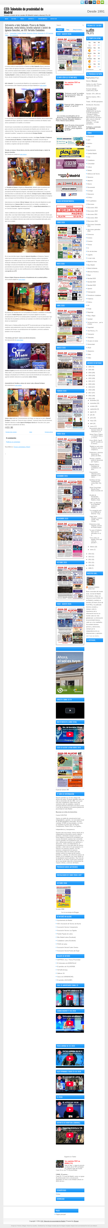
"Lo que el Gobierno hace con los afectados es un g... (96, 532)
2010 (89, 565)
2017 (89, 393)
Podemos (90, 299)
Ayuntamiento (91, 150)
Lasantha (34, 1225)
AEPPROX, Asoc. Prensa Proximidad (68, 960)
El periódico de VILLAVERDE (66, 966)
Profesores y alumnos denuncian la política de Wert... (96, 454)
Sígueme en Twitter (70, 1156)
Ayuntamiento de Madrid (64, 920)
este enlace (43, 85)
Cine (88, 157)
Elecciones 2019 (92, 211)
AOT (88, 140)
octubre (92, 406)
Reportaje (90, 312)
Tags (67, 29)
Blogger (76, 912)
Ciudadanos (91, 160)
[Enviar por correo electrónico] (6, 427)
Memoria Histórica (93, 271)
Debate (24, 33)
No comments (14, 35)
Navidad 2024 (91, 282)
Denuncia (29, 33)
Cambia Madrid (92, 153)
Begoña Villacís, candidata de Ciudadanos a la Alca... (95, 467)
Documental (91, 187)
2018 (89, 390)
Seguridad (90, 327)
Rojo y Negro (91, 315)
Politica (89, 302)
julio (91, 415)
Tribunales (90, 337)
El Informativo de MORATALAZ (66, 963)
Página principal (61, 1214)
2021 (89, 381)
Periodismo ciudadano (94, 295)
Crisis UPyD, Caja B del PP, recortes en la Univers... (96, 442)
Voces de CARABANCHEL (65, 976)
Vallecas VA (61, 973)
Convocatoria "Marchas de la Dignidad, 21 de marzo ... (95, 474)
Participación (91, 292)
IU (44, 33)
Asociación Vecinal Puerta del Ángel (68, 951)
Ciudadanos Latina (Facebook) (66, 940)
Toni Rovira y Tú (92, 331)
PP (47, 33)
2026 (89, 367)
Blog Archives (77, 29)
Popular (60, 29)
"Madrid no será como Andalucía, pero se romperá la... (96, 448)
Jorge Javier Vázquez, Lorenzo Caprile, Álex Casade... (96, 519)
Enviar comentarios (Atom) (22, 447)
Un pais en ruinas (92, 341)
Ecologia (90, 191)
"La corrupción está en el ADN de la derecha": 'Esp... (95, 512)
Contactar (53, 19)
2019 (89, 387)
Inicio (6, 19)
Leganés (90, 255)
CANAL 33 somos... (62, 1174)
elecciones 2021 (92, 214)
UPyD (89, 347)
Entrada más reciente (11, 432)
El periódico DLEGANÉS (64, 980)
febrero (92, 547)
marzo (92, 426)
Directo (35, 33)
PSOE (89, 309)
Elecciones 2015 (92, 207)
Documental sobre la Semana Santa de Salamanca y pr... (96, 430)
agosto (92, 412)
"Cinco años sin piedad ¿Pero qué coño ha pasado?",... (96, 540)
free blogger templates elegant (67, 1225)
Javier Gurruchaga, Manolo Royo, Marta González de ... (96, 490)
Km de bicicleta (92, 251)
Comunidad (13, 33)
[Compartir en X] (10, 427)
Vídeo (6, 35)
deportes (90, 180)
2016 (89, 395)
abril (91, 423)
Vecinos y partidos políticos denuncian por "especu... (96, 460)
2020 (89, 384)
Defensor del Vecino (93, 174)
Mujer (89, 275)
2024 (89, 372)
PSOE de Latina (62, 944)
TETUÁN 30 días (62, 970)
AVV (88, 147)
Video (89, 354)
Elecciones (90, 204)
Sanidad (50, 33)
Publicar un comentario (13, 442)
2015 (89, 398)
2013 (89, 556)
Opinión (89, 288)
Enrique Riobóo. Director (94, 588)
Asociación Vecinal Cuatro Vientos (67, 947)
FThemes (19, 1225)
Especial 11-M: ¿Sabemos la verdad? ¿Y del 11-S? (74, 105)
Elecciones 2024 (92, 221)
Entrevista (41, 33)
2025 (89, 369)
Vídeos (22, 19)
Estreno (89, 238)
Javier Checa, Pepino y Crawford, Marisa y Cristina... (96, 436)
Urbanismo (90, 351)
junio (91, 418)
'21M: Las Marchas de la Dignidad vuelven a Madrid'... (95, 505)
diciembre (93, 400)
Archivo (89, 143)
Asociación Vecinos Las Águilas (67, 930)
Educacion (90, 194)
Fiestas (89, 244)
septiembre (93, 409)
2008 (89, 568)
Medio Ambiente (92, 268)
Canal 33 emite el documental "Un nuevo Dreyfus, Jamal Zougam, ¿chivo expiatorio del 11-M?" (74, 127)
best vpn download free (82, 1225)
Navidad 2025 (91, 285)
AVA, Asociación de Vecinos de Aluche (69, 924)
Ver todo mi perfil (92, 636)
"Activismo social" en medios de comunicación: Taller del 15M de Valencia (74, 95)
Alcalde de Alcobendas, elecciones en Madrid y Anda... (95, 497)
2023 (89, 375)
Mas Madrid (91, 265)
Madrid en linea (92, 261)
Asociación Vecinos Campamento (67, 927)
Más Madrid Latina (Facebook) (66, 937)
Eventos (89, 241)
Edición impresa (42, 19)
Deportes (31, 19)
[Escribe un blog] (8, 427)
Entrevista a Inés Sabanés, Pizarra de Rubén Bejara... (96, 525)
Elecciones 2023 (92, 218)
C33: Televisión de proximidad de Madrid (23, 10)
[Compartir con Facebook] (12, 427)
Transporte (90, 334)
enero (91, 549)
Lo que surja (91, 258)
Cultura (14, 19)
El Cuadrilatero (91, 201)
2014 (89, 554)
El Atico (89, 197)
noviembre (93, 403)
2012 (89, 559)
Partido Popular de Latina (65, 934)
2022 (89, 378)
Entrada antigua (49, 432)
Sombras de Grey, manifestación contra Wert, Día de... (95, 482)
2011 (89, 562)
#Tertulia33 (90, 136)
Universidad (91, 344)
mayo (91, 420)
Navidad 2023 (91, 278)
